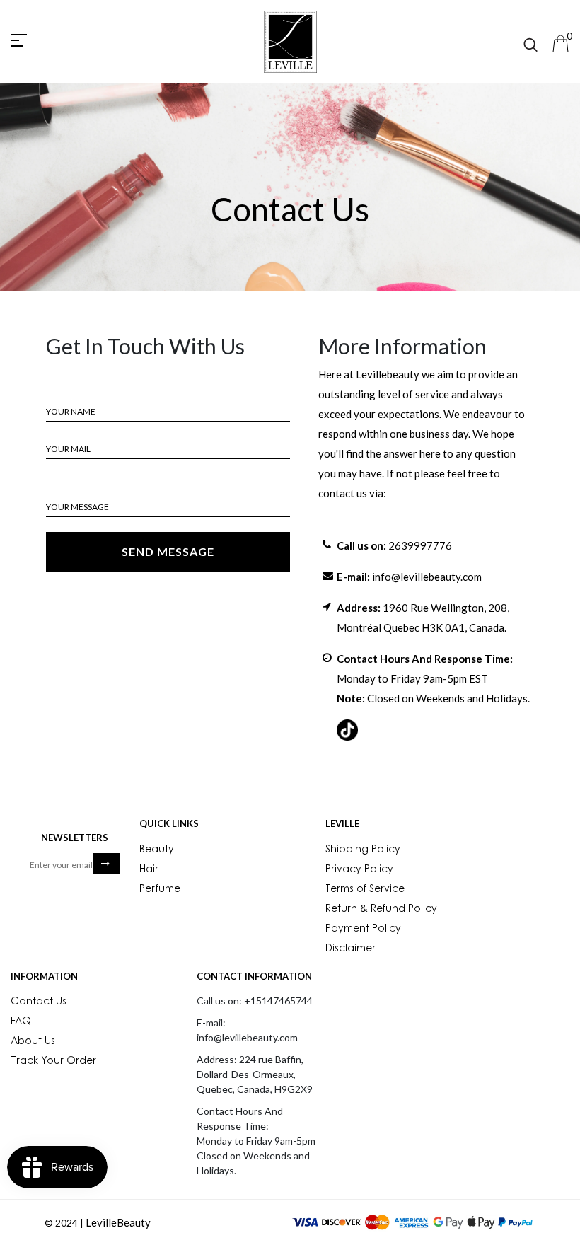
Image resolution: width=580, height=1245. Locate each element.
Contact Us (38, 1002)
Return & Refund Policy (381, 910)
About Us (33, 1042)
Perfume (159, 890)
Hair (148, 870)
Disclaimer (350, 949)
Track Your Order (53, 1062)
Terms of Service (365, 890)
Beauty (156, 850)
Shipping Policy (362, 850)
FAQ (21, 1022)
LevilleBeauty (118, 1222)
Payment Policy (363, 929)
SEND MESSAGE (168, 551)
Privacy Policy (359, 870)
